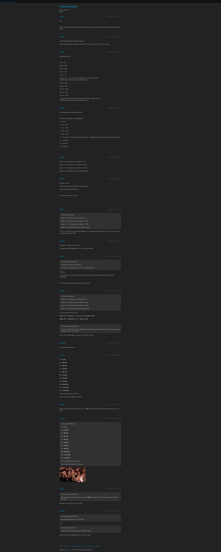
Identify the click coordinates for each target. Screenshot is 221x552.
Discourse (69, 549)
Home (61, 546)
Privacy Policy (97, 546)
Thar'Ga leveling (68, 6)
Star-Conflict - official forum (8, 1)
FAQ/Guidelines (76, 546)
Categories (67, 546)
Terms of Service (86, 546)
